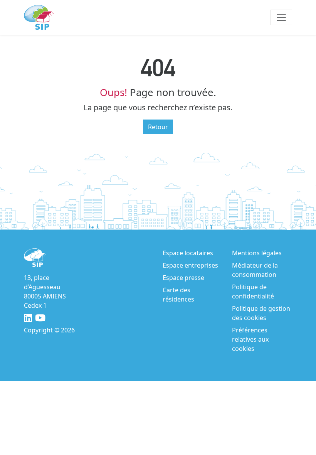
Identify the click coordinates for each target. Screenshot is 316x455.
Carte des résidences (178, 294)
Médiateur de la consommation (255, 270)
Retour (158, 127)
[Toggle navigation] (281, 17)
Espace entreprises (190, 265)
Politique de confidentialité (253, 291)
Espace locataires (188, 253)
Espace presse (183, 277)
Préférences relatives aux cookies (250, 339)
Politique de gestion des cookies (261, 313)
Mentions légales (257, 253)
